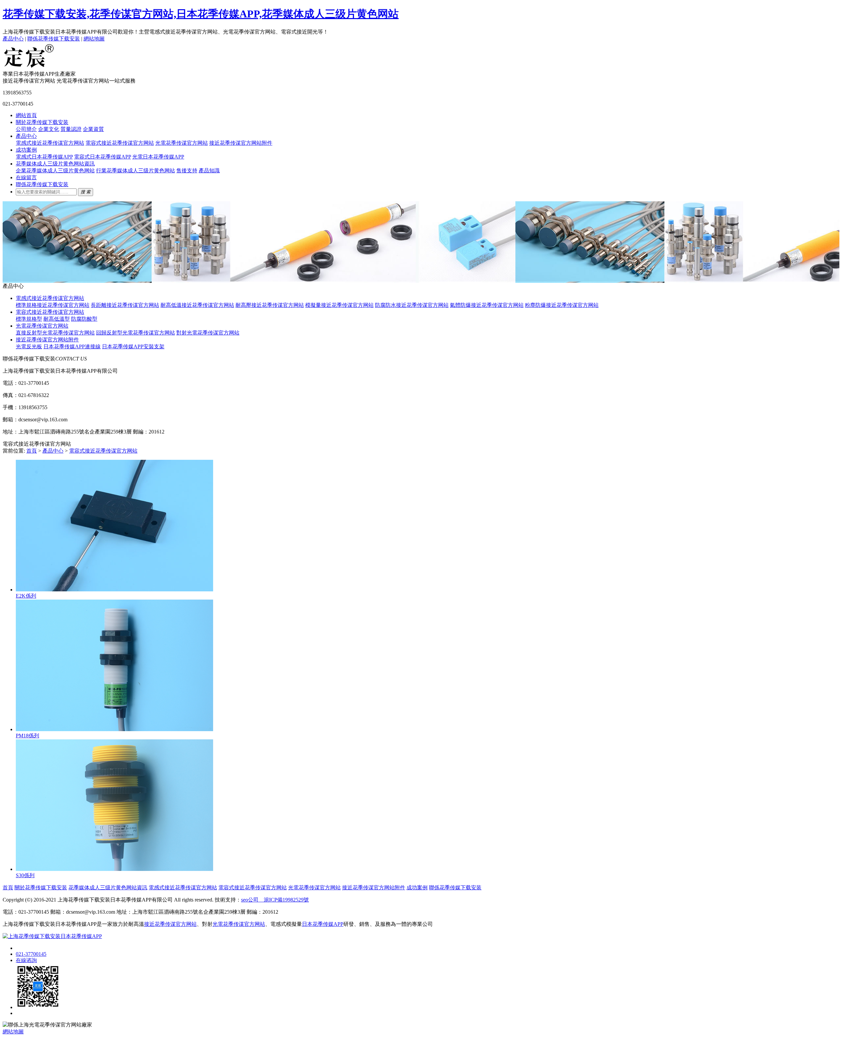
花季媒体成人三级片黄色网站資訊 (55, 163)
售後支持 (186, 170)
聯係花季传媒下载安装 (53, 38)
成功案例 (26, 150)
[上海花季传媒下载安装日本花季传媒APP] (29, 67)
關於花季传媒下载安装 (42, 122)
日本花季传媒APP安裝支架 (133, 346)
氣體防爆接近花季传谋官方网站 (487, 305)
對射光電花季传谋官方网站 (207, 332)
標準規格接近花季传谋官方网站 (52, 305)
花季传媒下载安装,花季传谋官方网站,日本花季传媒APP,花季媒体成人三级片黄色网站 (201, 14)
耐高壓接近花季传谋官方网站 (269, 305)
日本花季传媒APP (322, 924)
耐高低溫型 (56, 319)
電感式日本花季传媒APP (44, 157)
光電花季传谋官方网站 (181, 143)
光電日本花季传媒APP (158, 157)
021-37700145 (31, 954)
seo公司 (250, 899)
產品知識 (209, 170)
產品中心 (13, 38)
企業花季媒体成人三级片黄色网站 (55, 170)
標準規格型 (29, 319)
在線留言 (26, 177)
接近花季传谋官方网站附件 (240, 143)
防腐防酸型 (84, 319)
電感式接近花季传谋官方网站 (50, 143)
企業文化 (48, 129)
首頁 (31, 451)
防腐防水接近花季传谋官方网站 (412, 305)
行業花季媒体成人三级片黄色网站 (135, 170)
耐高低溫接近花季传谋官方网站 (197, 305)
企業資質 (93, 129)
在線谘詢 (26, 960)
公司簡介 (26, 129)
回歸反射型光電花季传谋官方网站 (135, 332)
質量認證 (71, 129)
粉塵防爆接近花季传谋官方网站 (562, 305)
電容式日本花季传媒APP (102, 157)
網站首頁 (26, 115)
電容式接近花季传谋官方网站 (120, 143)
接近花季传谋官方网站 (170, 924)
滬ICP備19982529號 (284, 899)
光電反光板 (29, 346)
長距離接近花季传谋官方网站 (125, 305)
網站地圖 (94, 38)
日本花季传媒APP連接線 (72, 346)
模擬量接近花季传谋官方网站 (339, 305)
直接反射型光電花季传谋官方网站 (55, 332)
